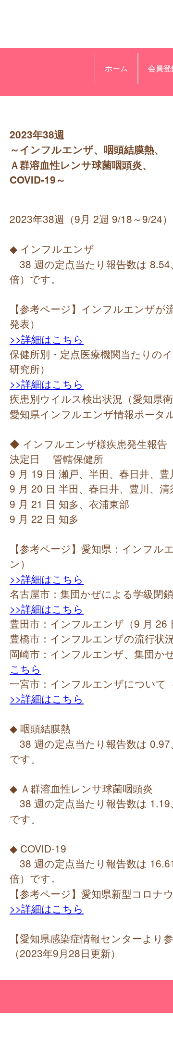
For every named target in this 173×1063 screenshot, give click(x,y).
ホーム (116, 68)
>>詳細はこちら (47, 339)
